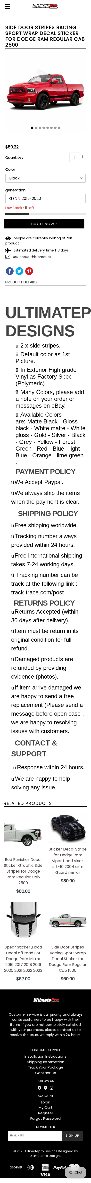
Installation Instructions (45, 1056)
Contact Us (45, 1072)
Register (45, 1113)
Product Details (21, 281)
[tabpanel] (45, 93)
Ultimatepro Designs (41, 1151)
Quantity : (14, 157)
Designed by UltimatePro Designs (54, 1153)
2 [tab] (36, 128)
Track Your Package (45, 1067)
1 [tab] (32, 128)
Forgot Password (45, 1118)
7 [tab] (55, 128)
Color (10, 169)
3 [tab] (40, 128)
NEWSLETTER (45, 1127)
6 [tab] (51, 128)
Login (45, 1102)
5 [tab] (47, 128)
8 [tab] (59, 128)
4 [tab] (43, 128)
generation (15, 190)
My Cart (46, 1107)
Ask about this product (31, 256)
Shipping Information (45, 1061)
